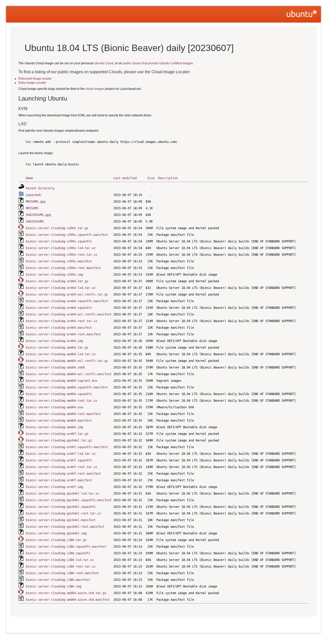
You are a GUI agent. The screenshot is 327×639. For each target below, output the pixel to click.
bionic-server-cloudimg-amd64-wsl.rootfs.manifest (69, 374)
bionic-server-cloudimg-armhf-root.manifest (63, 473)
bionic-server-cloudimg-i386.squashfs (58, 553)
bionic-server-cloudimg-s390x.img (54, 274)
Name (29, 178)
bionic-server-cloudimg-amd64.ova (54, 407)
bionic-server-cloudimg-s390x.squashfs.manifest (67, 235)
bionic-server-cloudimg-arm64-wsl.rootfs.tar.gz (67, 294)
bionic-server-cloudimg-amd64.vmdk (55, 367)
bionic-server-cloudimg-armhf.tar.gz (57, 434)
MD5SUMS (32, 208)
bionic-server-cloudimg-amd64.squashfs (59, 394)
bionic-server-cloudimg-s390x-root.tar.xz (61, 254)
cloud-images (95, 89)
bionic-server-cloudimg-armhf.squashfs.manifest (67, 447)
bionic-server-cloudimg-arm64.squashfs (59, 308)
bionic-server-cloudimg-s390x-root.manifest (63, 268)
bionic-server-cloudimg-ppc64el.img (56, 533)
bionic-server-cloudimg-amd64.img (54, 427)
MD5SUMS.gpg (35, 201)
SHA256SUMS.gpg (38, 215)
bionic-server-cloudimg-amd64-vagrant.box (61, 381)
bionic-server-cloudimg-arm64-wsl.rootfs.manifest (69, 314)
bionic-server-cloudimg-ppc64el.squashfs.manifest (69, 500)
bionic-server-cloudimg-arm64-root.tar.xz (61, 321)
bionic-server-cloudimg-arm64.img (54, 341)
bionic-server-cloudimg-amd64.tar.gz (57, 347)
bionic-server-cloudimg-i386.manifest (58, 580)
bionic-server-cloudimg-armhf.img (54, 487)
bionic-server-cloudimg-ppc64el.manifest (61, 520)
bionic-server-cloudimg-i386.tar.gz (56, 540)
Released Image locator (35, 78)
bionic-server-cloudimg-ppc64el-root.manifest (65, 527)
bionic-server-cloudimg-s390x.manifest (59, 261)
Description (168, 178)
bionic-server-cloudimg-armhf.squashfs (59, 460)
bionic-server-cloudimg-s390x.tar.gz (57, 228)
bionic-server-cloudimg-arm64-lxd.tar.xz (61, 288)
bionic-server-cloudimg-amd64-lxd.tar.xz (61, 354)
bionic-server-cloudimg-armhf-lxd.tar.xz (61, 454)
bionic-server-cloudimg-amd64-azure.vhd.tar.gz (66, 593)
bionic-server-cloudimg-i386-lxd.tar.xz (60, 560)
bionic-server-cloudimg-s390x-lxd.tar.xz (61, 248)
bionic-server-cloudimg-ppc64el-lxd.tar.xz (62, 493)
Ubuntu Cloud (103, 63)
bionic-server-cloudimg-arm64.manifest (59, 327)
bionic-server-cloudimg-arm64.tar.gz (57, 281)
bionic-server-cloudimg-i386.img (53, 586)
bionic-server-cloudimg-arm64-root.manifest (63, 334)
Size (151, 178)
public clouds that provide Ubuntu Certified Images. (158, 63)
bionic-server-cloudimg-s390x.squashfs (59, 241)
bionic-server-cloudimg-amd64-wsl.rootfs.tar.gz (67, 361)
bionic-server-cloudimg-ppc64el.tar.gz (59, 440)
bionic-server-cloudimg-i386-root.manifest (62, 573)
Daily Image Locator (32, 82)
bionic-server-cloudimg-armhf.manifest (59, 480)
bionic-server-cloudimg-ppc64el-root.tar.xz (63, 513)
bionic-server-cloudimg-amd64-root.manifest (63, 414)
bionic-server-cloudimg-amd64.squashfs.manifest (67, 387)
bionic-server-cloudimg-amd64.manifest (59, 420)
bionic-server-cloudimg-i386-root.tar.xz (61, 566)
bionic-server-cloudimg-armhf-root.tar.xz (61, 467)
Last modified (125, 178)
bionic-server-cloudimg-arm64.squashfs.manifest (67, 301)
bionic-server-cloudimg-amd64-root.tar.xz (61, 400)
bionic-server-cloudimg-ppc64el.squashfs (61, 507)
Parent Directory (40, 188)
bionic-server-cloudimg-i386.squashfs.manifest (66, 546)
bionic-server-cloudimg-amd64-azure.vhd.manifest (68, 599)
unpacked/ (34, 195)
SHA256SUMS (35, 221)
